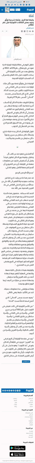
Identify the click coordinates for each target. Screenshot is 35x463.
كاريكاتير (31, 422)
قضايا (31, 418)
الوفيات (31, 424)
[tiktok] (12, 5)
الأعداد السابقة (29, 433)
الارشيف (12, 9)
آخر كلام (31, 415)
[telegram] (15, 5)
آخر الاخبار (31, 398)
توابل (16, 402)
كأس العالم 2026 (29, 413)
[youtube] (23, 5)
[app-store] (17, 453)
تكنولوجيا (31, 420)
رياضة (15, 406)
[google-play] (17, 447)
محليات (31, 406)
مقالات (31, 404)
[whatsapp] (6, 5)
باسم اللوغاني (26, 361)
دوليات (15, 404)
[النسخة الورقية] (7, 10)
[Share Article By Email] (30, 31)
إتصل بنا (31, 431)
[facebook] (20, 5)
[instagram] (26, 5)
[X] (17, 5)
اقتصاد (15, 400)
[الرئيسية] (30, 9)
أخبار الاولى (30, 402)
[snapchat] (9, 5)
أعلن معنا (31, 437)
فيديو (31, 400)
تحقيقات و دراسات (29, 417)
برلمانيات (15, 398)
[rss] (29, 5)
